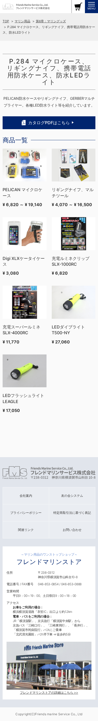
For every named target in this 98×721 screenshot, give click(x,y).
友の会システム (72, 496)
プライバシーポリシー (26, 513)
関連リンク (26, 530)
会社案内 (26, 496)
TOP (6, 21)
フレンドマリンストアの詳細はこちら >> (49, 692)
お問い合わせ (72, 530)
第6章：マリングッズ (51, 21)
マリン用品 (22, 21)
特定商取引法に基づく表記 (72, 513)
